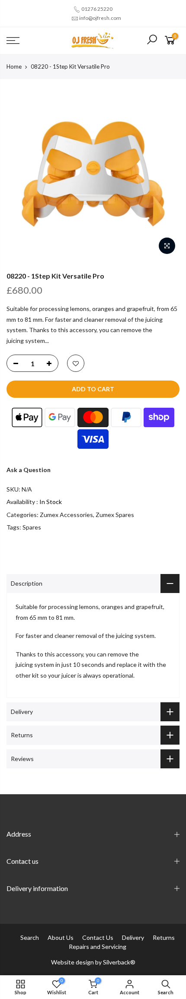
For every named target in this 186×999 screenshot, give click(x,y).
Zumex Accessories (66, 514)
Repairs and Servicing (97, 946)
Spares (31, 527)
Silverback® (119, 962)
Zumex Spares (115, 514)
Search (29, 937)
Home (14, 66)
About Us (61, 937)
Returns (164, 937)
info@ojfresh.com (100, 18)
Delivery (133, 937)
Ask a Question (28, 469)
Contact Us (97, 937)
